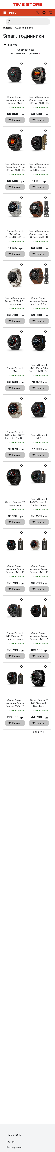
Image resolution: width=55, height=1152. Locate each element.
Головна (7, 28)
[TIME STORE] (27, 4)
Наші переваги (14, 1147)
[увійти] (37, 13)
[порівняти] (44, 13)
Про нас (10, 1141)
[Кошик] (51, 13)
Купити (16, 120)
